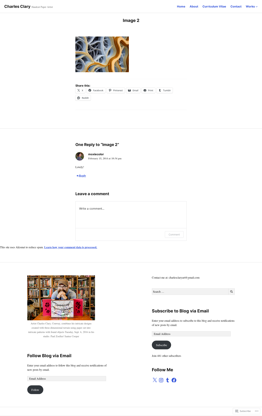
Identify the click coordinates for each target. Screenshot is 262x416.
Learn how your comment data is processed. (70, 247)
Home (181, 6)
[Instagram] (161, 380)
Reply (82, 175)
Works (250, 6)
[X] (155, 380)
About (194, 6)
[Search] (231, 291)
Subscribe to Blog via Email (180, 311)
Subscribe (161, 345)
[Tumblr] (167, 380)
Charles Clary (17, 6)
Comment (174, 234)
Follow (35, 390)
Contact (236, 6)
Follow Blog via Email (49, 355)
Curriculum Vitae (214, 6)
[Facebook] (174, 380)
